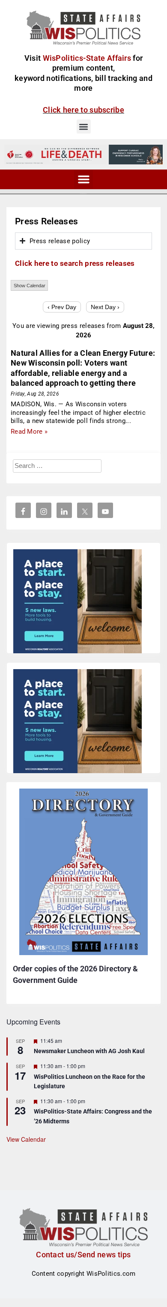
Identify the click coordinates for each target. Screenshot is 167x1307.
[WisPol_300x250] (77, 602)
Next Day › (105, 307)
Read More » (29, 431)
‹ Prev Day (62, 307)
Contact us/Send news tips (83, 1254)
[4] (83, 154)
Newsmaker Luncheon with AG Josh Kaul (89, 1051)
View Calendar (26, 1139)
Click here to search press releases (75, 263)
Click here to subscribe (83, 109)
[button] (84, 126)
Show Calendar (29, 285)
